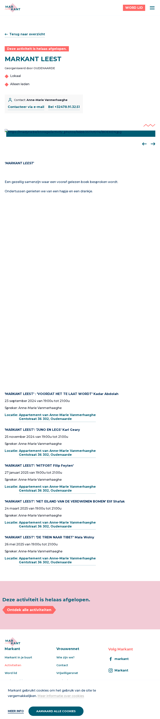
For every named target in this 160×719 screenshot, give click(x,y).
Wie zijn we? (65, 657)
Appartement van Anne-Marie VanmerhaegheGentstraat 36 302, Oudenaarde (57, 417)
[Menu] (152, 8)
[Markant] (12, 7)
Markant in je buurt (18, 657)
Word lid (11, 673)
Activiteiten (13, 665)
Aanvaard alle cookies (56, 711)
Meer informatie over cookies (60, 696)
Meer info (16, 711)
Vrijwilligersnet (67, 673)
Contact (62, 665)
